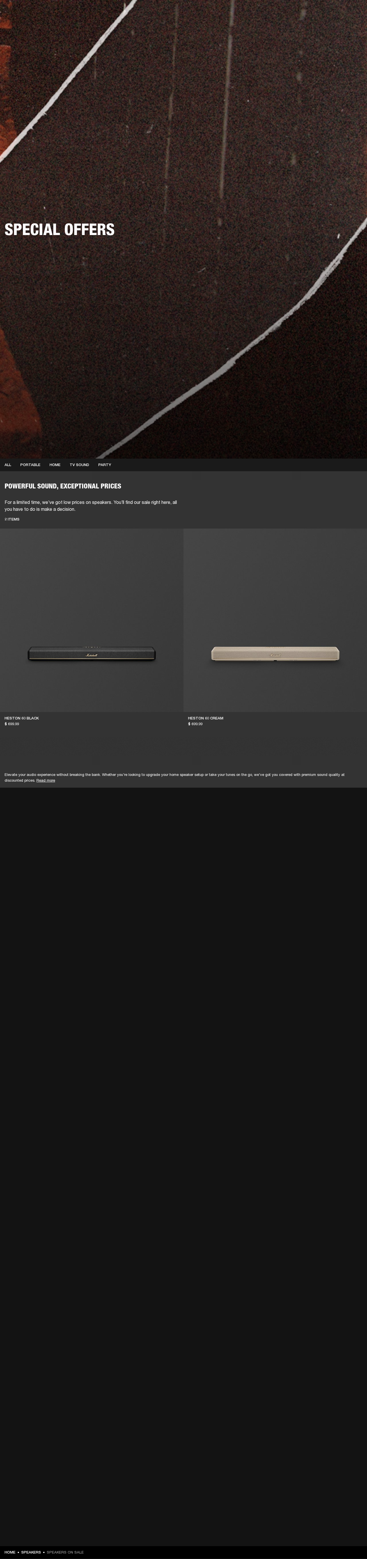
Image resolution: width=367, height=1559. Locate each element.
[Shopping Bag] (343, 26)
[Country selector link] (352, 12)
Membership (286, 12)
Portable (30, 465)
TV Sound (79, 465)
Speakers (31, 1552)
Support (308, 26)
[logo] (23, 23)
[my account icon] (334, 26)
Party (104, 465)
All (8, 465)
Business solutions (254, 12)
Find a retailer (314, 12)
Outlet (338, 12)
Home (55, 465)
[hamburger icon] (352, 26)
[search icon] (324, 26)
